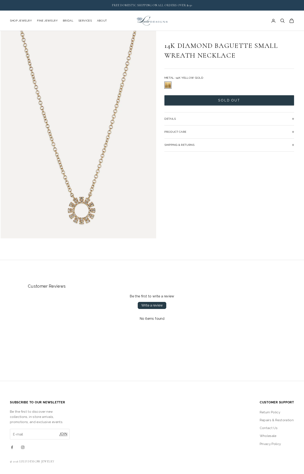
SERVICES (85, 20)
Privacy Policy (270, 444)
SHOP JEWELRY (21, 20)
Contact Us (269, 428)
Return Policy (270, 412)
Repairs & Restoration (277, 420)
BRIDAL (68, 20)
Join (63, 434)
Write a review (152, 305)
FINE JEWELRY (47, 20)
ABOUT (102, 20)
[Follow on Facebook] (12, 447)
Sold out (229, 100)
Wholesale (268, 436)
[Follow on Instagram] (23, 447)
